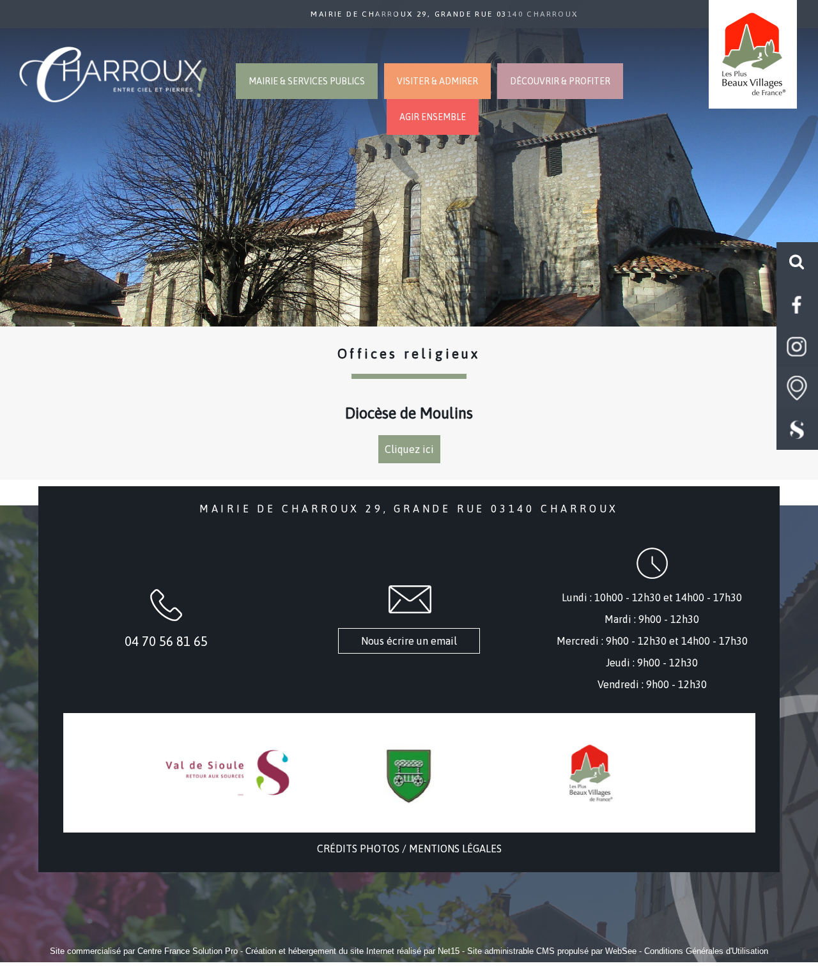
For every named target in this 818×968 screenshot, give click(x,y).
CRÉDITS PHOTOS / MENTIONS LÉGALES (409, 848)
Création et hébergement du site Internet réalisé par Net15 (352, 951)
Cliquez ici (409, 449)
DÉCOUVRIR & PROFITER (560, 81)
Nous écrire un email (409, 641)
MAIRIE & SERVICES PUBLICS (307, 81)
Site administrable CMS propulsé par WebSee (552, 951)
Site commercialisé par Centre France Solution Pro (144, 951)
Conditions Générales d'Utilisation (706, 951)
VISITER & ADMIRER (437, 81)
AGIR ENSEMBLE (432, 117)
